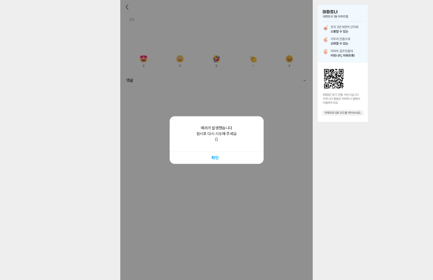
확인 (214, 157)
